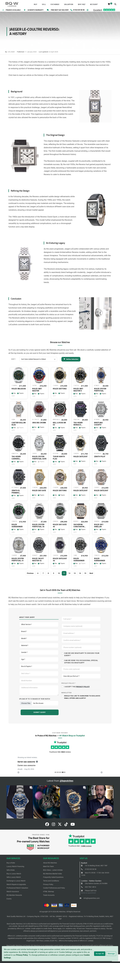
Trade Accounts (48, 898)
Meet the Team (48, 869)
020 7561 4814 (90, 890)
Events (9, 901)
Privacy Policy (22, 955)
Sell (44, 4)
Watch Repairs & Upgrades (16, 887)
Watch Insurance (13, 894)
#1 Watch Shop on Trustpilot (72, 735)
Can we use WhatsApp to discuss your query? (81, 654)
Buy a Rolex (11, 866)
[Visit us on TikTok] (66, 828)
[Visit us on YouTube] (72, 828)
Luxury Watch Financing (15, 869)
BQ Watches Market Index (52, 876)
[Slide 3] (61, 775)
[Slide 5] (64, 775)
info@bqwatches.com (91, 901)
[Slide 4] (62, 775)
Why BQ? (81, 4)
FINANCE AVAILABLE (13, 10)
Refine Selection (72, 359)
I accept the (77, 687)
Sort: (13, 359)
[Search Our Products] (115, 4)
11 (64, 573)
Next (91, 573)
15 (85, 573)
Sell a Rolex (11, 873)
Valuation (68, 4)
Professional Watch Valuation (17, 891)
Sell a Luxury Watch (14, 880)
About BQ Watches (50, 866)
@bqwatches (66, 783)
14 (80, 573)
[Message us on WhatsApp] (87, 10)
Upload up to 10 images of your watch (34, 699)
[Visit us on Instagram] (53, 828)
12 (69, 573)
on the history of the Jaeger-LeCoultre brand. (50, 75)
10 (59, 573)
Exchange (55, 4)
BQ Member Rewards (14, 898)
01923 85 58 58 (90, 872)
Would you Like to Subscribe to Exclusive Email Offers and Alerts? (82, 697)
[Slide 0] (55, 775)
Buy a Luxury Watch (14, 876)
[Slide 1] (57, 775)
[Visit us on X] (60, 828)
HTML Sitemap (48, 894)
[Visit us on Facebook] (47, 828)
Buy (35, 4)
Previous (30, 573)
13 (75, 573)
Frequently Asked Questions (53, 880)
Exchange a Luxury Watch (16, 884)
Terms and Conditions (51, 884)
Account (94, 4)
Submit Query (40, 712)
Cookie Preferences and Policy (54, 891)
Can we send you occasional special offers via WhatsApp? (81, 661)
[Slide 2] (59, 775)
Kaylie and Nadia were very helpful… (32, 761)
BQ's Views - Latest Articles (53, 873)
